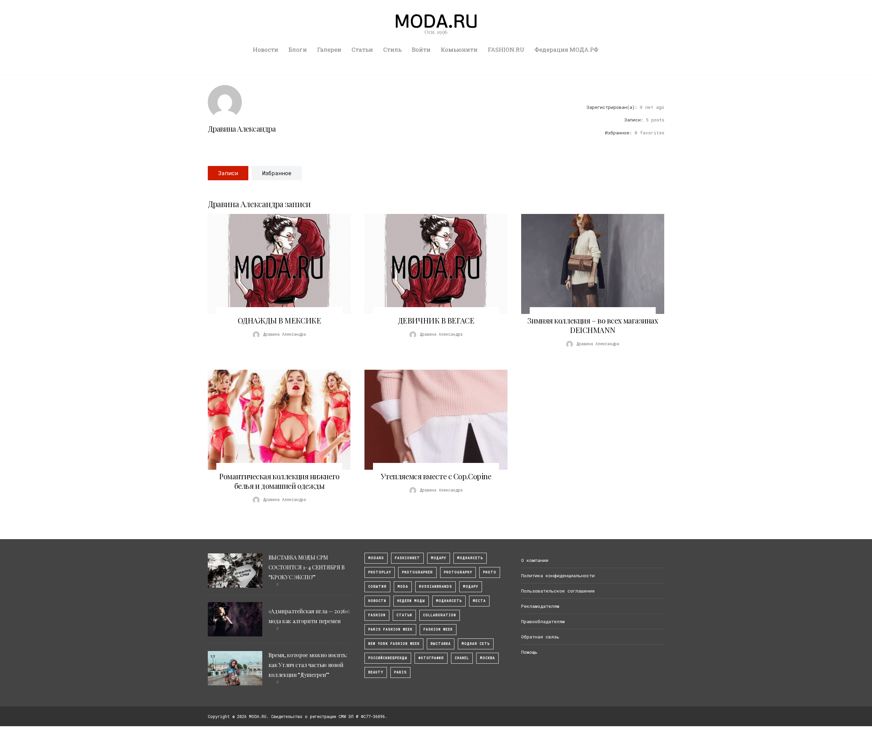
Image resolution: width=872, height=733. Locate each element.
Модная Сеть (476, 644)
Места (479, 601)
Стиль (392, 49)
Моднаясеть (449, 601)
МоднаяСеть (470, 558)
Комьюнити (459, 49)
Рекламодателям (540, 606)
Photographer (417, 572)
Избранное (277, 173)
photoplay (379, 572)
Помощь (529, 652)
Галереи (329, 49)
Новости (265, 49)
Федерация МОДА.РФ (566, 49)
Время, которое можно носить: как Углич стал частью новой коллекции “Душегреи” (307, 664)
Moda (403, 586)
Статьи (362, 49)
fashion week (438, 629)
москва (487, 658)
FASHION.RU (506, 49)
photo (489, 572)
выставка (441, 644)
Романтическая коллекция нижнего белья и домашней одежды (279, 481)
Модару (470, 586)
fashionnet (407, 558)
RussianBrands (435, 586)
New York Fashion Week (394, 644)
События (377, 586)
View (275, 264)
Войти (421, 49)
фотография (431, 658)
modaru (376, 558)
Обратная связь (540, 637)
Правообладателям (543, 621)
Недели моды (411, 601)
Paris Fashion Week (390, 629)
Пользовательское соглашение (558, 591)
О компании (534, 560)
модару (438, 558)
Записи (228, 173)
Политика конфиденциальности (558, 575)
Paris (400, 672)
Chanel (462, 658)
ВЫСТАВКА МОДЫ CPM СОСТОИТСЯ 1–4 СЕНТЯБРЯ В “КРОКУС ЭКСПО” (306, 567)
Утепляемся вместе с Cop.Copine (436, 476)
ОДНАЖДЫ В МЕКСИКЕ (279, 320)
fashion (377, 615)
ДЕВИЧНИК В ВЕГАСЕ (436, 320)
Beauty (375, 672)
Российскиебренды (387, 658)
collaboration (439, 615)
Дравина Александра (242, 128)
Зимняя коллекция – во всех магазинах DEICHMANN (592, 325)
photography (458, 572)
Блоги (298, 49)
